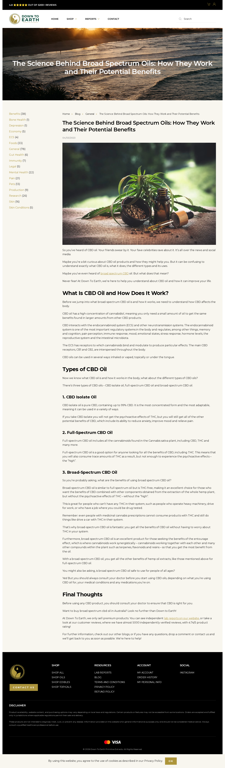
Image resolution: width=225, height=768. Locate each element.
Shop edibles (61, 682)
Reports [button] (90, 18)
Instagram (187, 672)
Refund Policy (104, 691)
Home (54, 18)
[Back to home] (24, 18)
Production (16, 190)
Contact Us (24, 687)
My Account (145, 672)
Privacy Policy (104, 686)
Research (15, 195)
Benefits (14, 113)
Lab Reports (102, 672)
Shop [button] (70, 18)
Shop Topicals (61, 686)
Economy (15, 131)
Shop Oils (58, 677)
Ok (171, 761)
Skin (12, 201)
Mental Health (18, 172)
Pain (12, 178)
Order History (147, 677)
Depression (16, 125)
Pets (12, 184)
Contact (113, 18)
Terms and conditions (109, 682)
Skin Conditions (19, 207)
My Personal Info (149, 682)
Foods (13, 143)
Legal (12, 166)
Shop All (58, 672)
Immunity (15, 160)
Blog (97, 677)
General (14, 149)
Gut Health (16, 154)
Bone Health (17, 119)
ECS (11, 137)
